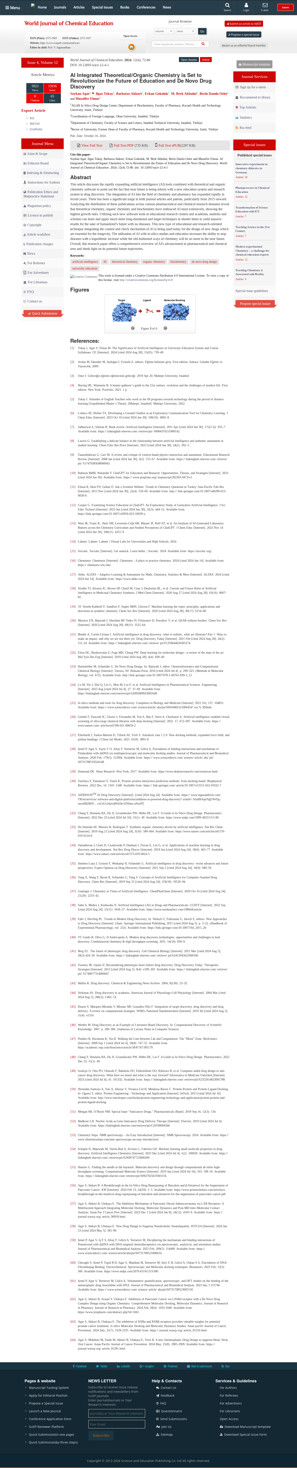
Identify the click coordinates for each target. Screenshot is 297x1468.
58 (73, 1226)
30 (73, 781)
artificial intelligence (85, 261)
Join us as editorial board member (245, 45)
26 (73, 716)
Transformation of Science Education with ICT (251, 209)
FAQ (30, 292)
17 (73, 574)
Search (227, 10)
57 (73, 1203)
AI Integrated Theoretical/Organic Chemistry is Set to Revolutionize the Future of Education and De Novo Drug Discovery (141, 80)
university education (84, 268)
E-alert (265, 10)
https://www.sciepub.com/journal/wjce (60, 42)
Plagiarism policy (39, 206)
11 (73, 487)
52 (73, 1121)
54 (73, 1149)
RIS (32, 118)
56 (73, 1185)
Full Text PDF (124, 145)
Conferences (146, 7)
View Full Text (92, 145)
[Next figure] (165, 328)
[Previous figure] (132, 328)
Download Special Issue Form (245, 1434)
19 (73, 606)
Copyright (34, 225)
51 (73, 1111)
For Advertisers (38, 272)
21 (73, 634)
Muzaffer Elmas (87, 98)
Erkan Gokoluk (156, 93)
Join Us (166, 1427)
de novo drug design (204, 261)
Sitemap (166, 1434)
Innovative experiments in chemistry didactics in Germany (251, 168)
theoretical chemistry (125, 261)
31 (73, 795)
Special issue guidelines (251, 291)
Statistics (245, 117)
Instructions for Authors (44, 182)
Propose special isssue (255, 303)
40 (73, 937)
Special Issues (102, 7)
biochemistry (178, 261)
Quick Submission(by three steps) (53, 1442)
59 (73, 1240)
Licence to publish (40, 215)
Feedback (167, 1395)
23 (73, 666)
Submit (285, 7)
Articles (79, 7)
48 (73, 1057)
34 (73, 845)
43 (73, 983)
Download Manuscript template (247, 1427)
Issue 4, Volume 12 (42, 62)
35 (73, 863)
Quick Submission (44, 313)
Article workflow (38, 234)
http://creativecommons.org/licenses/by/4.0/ (146, 280)
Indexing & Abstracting (43, 173)
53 (73, 1135)
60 (73, 1262)
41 (73, 951)
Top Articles (247, 107)
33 (73, 827)
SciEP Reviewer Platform (46, 1427)
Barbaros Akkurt (129, 93)
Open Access (229, 1419)
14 (73, 541)
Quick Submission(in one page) (51, 1434)
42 (73, 965)
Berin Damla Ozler (213, 93)
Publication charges (39, 244)
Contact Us (168, 1388)
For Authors (228, 1388)
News (167, 7)
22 (73, 652)
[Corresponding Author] (93, 93)
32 (73, 813)
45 (73, 1006)
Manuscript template (256, 64)
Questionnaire (171, 1411)
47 (73, 1038)
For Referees (36, 263)
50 (73, 1089)
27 (73, 735)
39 (73, 919)
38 (73, 905)
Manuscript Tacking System (49, 1388)
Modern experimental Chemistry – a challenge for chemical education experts (252, 250)
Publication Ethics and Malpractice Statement (40, 194)
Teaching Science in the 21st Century (252, 229)
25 (73, 703)
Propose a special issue (244, 34)
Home (42, 7)
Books (124, 7)
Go (202, 31)
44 (73, 992)
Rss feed (245, 128)
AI (105, 261)
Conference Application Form (50, 1419)
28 (73, 749)
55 (73, 1167)
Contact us (34, 301)
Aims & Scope (37, 154)
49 (73, 1071)
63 (73, 1321)
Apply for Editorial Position (48, 1395)
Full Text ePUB (169, 145)
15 (73, 551)
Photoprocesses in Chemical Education (252, 190)
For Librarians (37, 282)
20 (73, 620)
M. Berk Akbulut (184, 93)
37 (73, 891)
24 (73, 684)
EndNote (36, 129)
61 (73, 1281)
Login (246, 10)
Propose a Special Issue (46, 1403)
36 (73, 877)
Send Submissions (173, 1419)
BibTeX (35, 123)
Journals (60, 7)
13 (73, 523)
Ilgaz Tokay (104, 93)
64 (73, 1340)
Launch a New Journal (45, 1411)
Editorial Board (38, 163)
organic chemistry (154, 261)
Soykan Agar (80, 93)
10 (73, 473)
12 (73, 505)
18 (73, 588)
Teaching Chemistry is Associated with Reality (249, 272)
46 (73, 1025)
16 (73, 560)
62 (73, 1299)
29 (73, 771)
